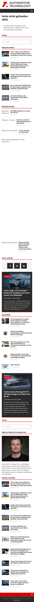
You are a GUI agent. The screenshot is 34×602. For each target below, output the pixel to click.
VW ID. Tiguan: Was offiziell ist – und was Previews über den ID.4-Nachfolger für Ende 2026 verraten (21, 53)
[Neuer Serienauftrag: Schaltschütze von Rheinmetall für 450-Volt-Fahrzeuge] (5, 333)
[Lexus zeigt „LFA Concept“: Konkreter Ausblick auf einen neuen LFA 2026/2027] (17, 281)
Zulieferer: (6, 315)
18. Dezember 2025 (16, 69)
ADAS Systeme (15, 365)
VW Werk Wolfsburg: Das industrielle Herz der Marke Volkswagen (19, 97)
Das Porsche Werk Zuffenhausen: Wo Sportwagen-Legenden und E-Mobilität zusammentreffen (20, 86)
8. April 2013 (23, 251)
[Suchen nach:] (17, 41)
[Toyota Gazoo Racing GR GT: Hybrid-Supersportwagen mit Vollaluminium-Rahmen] (5, 572)
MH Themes (17, 600)
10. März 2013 (23, 134)
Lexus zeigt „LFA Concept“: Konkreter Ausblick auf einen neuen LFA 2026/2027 (17, 292)
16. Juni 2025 (15, 349)
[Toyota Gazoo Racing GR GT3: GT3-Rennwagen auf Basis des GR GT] (17, 382)
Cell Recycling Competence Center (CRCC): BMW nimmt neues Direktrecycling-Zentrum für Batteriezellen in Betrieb (21, 65)
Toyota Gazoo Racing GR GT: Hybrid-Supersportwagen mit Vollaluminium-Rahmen (19, 572)
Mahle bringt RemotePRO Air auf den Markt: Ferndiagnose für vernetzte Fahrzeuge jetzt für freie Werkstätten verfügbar (21, 551)
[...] (5, 414)
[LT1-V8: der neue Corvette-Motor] (9, 131)
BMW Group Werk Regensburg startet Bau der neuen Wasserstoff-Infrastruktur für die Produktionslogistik (20, 539)
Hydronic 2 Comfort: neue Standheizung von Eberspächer (23, 121)
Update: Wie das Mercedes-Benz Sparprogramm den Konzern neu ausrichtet (20, 76)
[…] (24, 309)
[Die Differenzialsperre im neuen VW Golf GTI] (5, 112)
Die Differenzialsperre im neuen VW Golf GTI (20, 111)
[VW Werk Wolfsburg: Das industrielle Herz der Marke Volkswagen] (5, 98)
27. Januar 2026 (15, 57)
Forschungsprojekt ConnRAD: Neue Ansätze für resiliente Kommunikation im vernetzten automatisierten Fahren (20, 321)
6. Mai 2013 (14, 114)
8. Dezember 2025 (16, 80)
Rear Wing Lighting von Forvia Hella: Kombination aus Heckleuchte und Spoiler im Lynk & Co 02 (20, 344)
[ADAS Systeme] (5, 366)
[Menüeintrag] (10, 266)
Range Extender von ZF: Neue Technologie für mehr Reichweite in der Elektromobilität (20, 355)
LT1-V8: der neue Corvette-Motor (24, 131)
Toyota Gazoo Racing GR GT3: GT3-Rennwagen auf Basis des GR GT (17, 394)
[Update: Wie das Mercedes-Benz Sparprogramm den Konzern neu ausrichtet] (5, 76)
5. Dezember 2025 (16, 543)
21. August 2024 (15, 367)
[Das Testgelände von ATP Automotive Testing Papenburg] (16, 141)
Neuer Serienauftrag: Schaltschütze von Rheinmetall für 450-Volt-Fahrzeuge (21, 332)
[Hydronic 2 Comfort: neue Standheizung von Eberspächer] (8, 120)
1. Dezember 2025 (16, 326)
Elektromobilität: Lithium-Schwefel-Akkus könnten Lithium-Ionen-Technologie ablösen (24, 246)
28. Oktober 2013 (22, 125)
